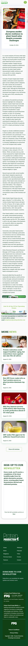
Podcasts (19, 550)
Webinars (19, 547)
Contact (19, 560)
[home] (4, 2)
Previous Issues (7, 557)
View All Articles (14, 449)
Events (19, 557)
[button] (25, 2)
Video (18, 553)
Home (5, 547)
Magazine (6, 553)
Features (5, 560)
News (4, 550)
